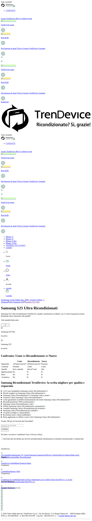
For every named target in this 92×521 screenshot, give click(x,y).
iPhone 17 (9, 237)
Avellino (28, 463)
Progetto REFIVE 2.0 (26, 482)
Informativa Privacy (24, 480)
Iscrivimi (5, 429)
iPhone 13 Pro (11, 243)
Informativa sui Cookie (41, 480)
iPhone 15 (9, 239)
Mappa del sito (70, 516)
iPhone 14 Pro (11, 241)
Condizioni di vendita (9, 480)
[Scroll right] (7, 325)
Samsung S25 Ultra (32, 302)
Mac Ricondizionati (23, 457)
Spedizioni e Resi (13, 471)
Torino (22, 463)
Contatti (9, 248)
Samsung (4, 302)
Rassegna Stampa (36, 455)
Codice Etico (54, 480)
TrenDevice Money (63, 455)
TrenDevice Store (7, 463)
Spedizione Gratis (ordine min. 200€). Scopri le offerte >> (23, 300)
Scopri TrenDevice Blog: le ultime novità (16, 19)
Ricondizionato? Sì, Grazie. (19, 455)
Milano (17, 463)
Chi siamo (5, 455)
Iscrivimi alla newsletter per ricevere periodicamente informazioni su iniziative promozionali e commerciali (43, 439)
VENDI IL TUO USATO (15, 245)
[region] (46, 339)
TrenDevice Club (49, 455)
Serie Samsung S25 (16, 302)
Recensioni (12, 457)
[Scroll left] (3, 325)
